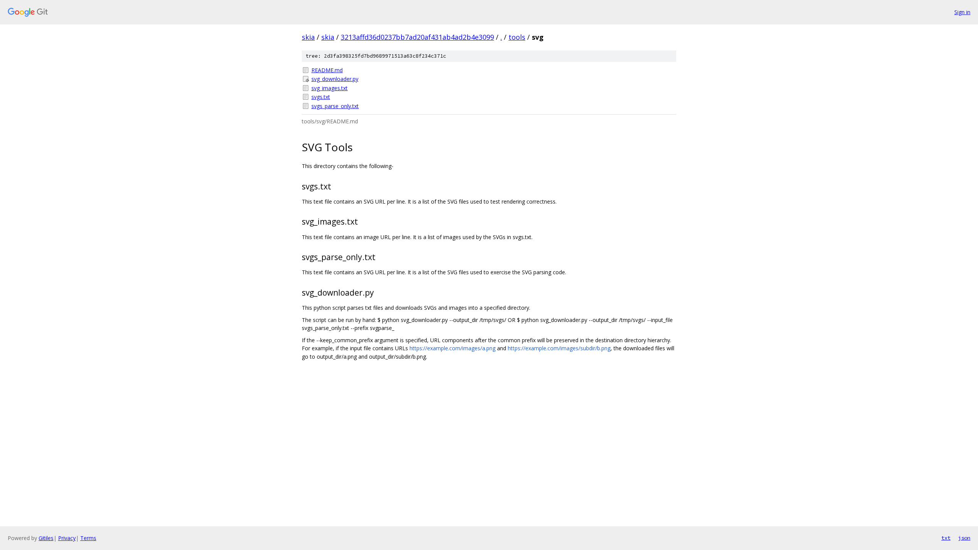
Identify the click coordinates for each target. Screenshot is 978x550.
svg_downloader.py (334, 78)
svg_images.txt (329, 88)
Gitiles (46, 538)
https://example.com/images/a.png (452, 348)
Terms (88, 538)
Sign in (962, 12)
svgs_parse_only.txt (335, 106)
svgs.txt (320, 96)
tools (516, 37)
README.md (327, 70)
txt (945, 537)
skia (308, 37)
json (964, 537)
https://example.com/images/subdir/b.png (559, 348)
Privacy (67, 538)
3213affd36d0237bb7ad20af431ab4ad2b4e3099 (417, 37)
